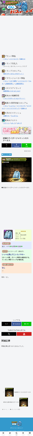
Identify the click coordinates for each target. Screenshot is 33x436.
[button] (29, 302)
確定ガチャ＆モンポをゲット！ (13, 74)
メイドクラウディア (13, 108)
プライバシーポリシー (16, 428)
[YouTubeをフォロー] (24, 334)
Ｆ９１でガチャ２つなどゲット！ (14, 98)
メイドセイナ (13, 59)
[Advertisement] (16, 36)
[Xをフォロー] (8, 334)
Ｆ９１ (5, 59)
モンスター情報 (7, 154)
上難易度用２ (19, 83)
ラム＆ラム (14, 116)
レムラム (12, 106)
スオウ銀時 (13, 81)
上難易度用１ (9, 83)
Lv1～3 (13, 123)
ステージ (6, 123)
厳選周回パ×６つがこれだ (11, 91)
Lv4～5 (19, 123)
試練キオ (22, 59)
